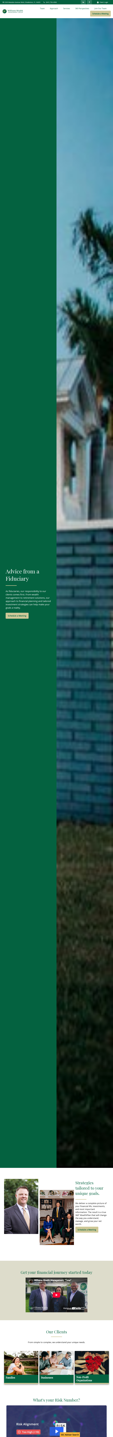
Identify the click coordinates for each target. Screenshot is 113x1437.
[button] (42, 8)
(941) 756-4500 (51, 2)
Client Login (104, 2)
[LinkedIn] (83, 2)
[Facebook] (89, 2)
